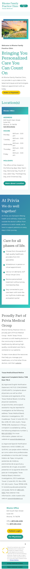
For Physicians (15, 537)
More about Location (14, 183)
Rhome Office (8, 111)
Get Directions (9, 127)
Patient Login (15, 531)
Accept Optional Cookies (15, 563)
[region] (15, 555)
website (18, 363)
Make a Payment (11, 92)
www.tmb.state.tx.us (17, 439)
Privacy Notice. (14, 560)
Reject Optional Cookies (15, 567)
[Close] (25, 544)
